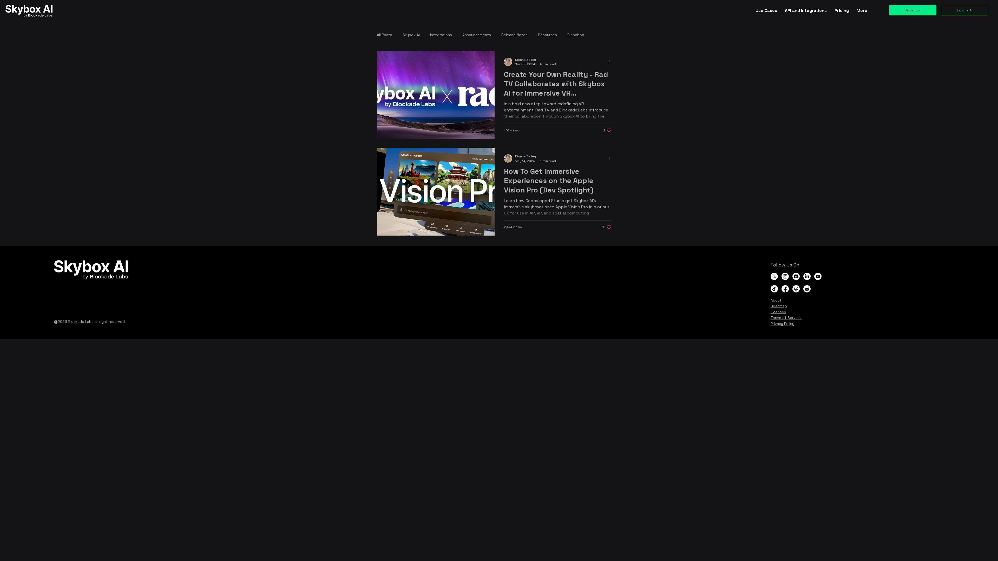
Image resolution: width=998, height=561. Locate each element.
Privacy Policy (782, 323)
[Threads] (796, 288)
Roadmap (779, 306)
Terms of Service (786, 317)
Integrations (441, 34)
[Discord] (796, 276)
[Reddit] (807, 288)
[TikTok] (774, 288)
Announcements (476, 34)
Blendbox (575, 34)
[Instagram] (785, 276)
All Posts (384, 34)
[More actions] (611, 62)
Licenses (778, 312)
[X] (774, 276)
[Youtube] (818, 276)
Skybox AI (411, 34)
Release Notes (514, 34)
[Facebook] (785, 288)
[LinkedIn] (807, 276)
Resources (547, 34)
